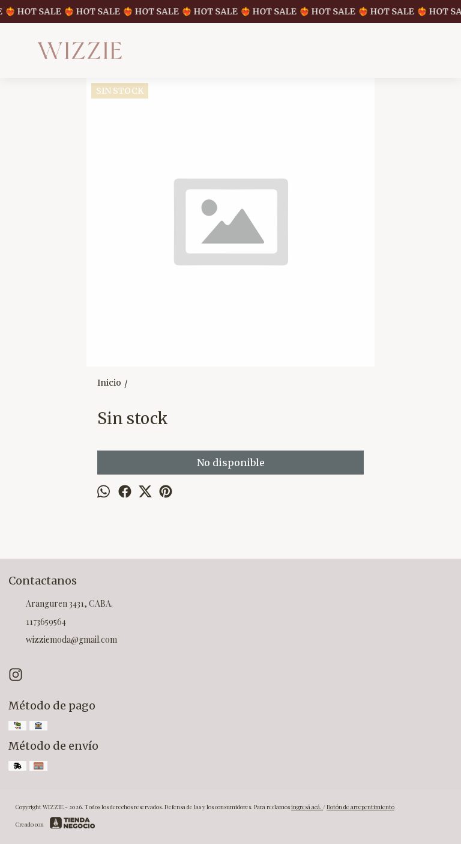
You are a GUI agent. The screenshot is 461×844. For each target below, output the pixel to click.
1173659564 (46, 621)
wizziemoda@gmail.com (71, 639)
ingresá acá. (307, 807)
